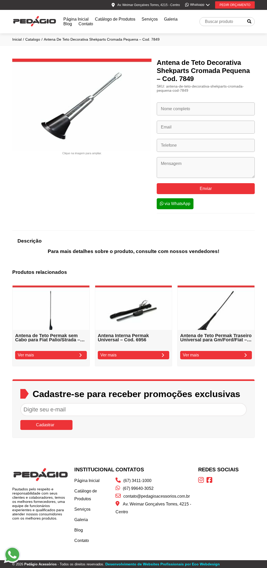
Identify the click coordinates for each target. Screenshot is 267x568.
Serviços (150, 19)
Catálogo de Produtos (115, 19)
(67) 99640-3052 (138, 488)
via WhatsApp (176, 203)
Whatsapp (197, 5)
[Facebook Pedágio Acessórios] (211, 481)
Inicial (17, 39)
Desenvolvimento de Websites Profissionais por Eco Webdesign (162, 564)
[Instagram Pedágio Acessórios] (202, 481)
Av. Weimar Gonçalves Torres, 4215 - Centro (153, 508)
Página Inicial (76, 19)
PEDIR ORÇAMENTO (235, 5)
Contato (85, 24)
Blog (67, 24)
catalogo (32, 39)
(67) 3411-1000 (137, 480)
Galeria (171, 19)
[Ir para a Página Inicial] (34, 26)
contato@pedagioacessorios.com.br (156, 496)
